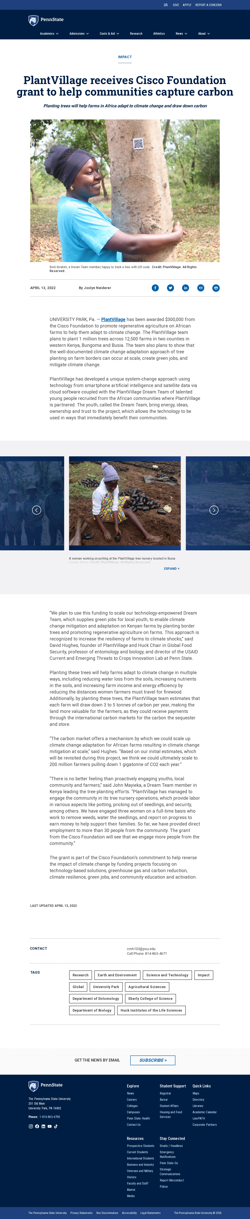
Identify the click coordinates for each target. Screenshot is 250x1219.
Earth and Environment (117, 975)
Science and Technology (167, 975)
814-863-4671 (156, 953)
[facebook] (155, 288)
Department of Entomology (96, 999)
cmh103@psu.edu (141, 949)
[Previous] (36, 510)
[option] (125, 513)
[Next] (213, 510)
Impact (125, 57)
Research (80, 975)
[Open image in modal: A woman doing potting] (125, 503)
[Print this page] (216, 288)
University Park (106, 987)
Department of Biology (92, 1010)
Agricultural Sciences (147, 987)
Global (78, 987)
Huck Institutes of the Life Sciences (151, 1010)
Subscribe (151, 1060)
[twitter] (170, 288)
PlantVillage (113, 319)
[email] (200, 288)
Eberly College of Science (151, 999)
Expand (170, 569)
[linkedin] (185, 288)
